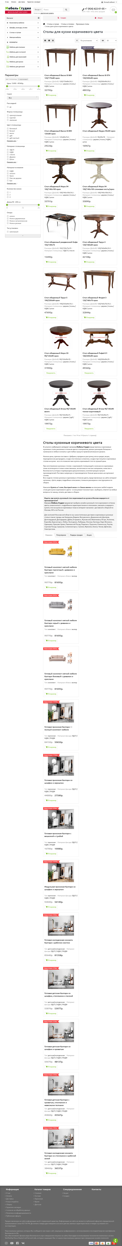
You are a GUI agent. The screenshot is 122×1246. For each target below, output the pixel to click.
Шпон (11, 159)
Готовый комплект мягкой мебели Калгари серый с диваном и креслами (60, 623)
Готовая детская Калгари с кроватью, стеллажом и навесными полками (56, 1102)
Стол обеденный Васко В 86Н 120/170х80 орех (58, 76)
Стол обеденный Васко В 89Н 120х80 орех (58, 132)
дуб (10, 136)
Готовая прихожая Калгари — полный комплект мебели (58, 728)
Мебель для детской (17, 67)
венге (11, 133)
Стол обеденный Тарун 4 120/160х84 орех (94, 243)
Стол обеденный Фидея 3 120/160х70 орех (94, 299)
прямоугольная (15, 115)
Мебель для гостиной (17, 52)
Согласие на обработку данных (18, 1210)
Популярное (61, 535)
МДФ (11, 152)
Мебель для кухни (16, 62)
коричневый (23, 79)
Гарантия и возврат (33, 2)
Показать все (11, 141)
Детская (38, 1204)
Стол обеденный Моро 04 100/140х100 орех (56, 187)
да (10, 107)
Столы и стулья (15, 32)
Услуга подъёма (12, 1202)
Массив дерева (15, 178)
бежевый (13, 128)
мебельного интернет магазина (70, 447)
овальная (13, 120)
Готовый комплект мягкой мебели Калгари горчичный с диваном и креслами (60, 570)
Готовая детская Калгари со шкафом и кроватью (57, 1047)
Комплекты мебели (16, 23)
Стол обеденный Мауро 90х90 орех (99, 131)
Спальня (38, 1193)
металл (12, 173)
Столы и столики (67, 24)
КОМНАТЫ (13, 42)
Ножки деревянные (17, 218)
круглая (12, 118)
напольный (13, 232)
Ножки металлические (18, 221)
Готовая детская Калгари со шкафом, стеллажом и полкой (58, 994)
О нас (7, 2)
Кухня (37, 1202)
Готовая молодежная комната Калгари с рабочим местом (58, 941)
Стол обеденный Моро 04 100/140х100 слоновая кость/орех (98, 187)
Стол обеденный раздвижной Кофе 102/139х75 (61, 243)
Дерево (12, 157)
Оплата (13, 2)
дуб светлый (14, 138)
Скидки (63, 18)
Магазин (54, 503)
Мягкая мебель (15, 37)
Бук (10, 181)
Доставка (21, 2)
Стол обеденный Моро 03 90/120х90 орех (56, 354)
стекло (12, 155)
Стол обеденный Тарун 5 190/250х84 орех (55, 299)
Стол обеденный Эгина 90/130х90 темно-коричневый (98, 410)
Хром (11, 176)
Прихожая (39, 1199)
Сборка (9, 1204)
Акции (99, 18)
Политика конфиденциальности (18, 1213)
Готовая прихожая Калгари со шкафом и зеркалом (58, 781)
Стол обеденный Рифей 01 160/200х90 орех (95, 354)
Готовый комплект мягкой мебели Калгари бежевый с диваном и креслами (60, 676)
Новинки (48, 535)
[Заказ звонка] (115, 1240)
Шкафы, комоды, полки (18, 28)
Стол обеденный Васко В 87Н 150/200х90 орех (96, 76)
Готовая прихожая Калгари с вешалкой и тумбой (57, 834)
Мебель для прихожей (17, 57)
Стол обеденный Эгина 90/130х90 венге (60, 410)
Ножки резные (15, 223)
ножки (12, 216)
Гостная (38, 1196)
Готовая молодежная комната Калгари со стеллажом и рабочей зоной (60, 1156)
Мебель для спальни (17, 47)
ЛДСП (11, 150)
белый (12, 131)
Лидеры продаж (76, 535)
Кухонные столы (82, 24)
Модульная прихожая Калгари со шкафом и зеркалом (60, 888)
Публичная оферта (13, 1216)
